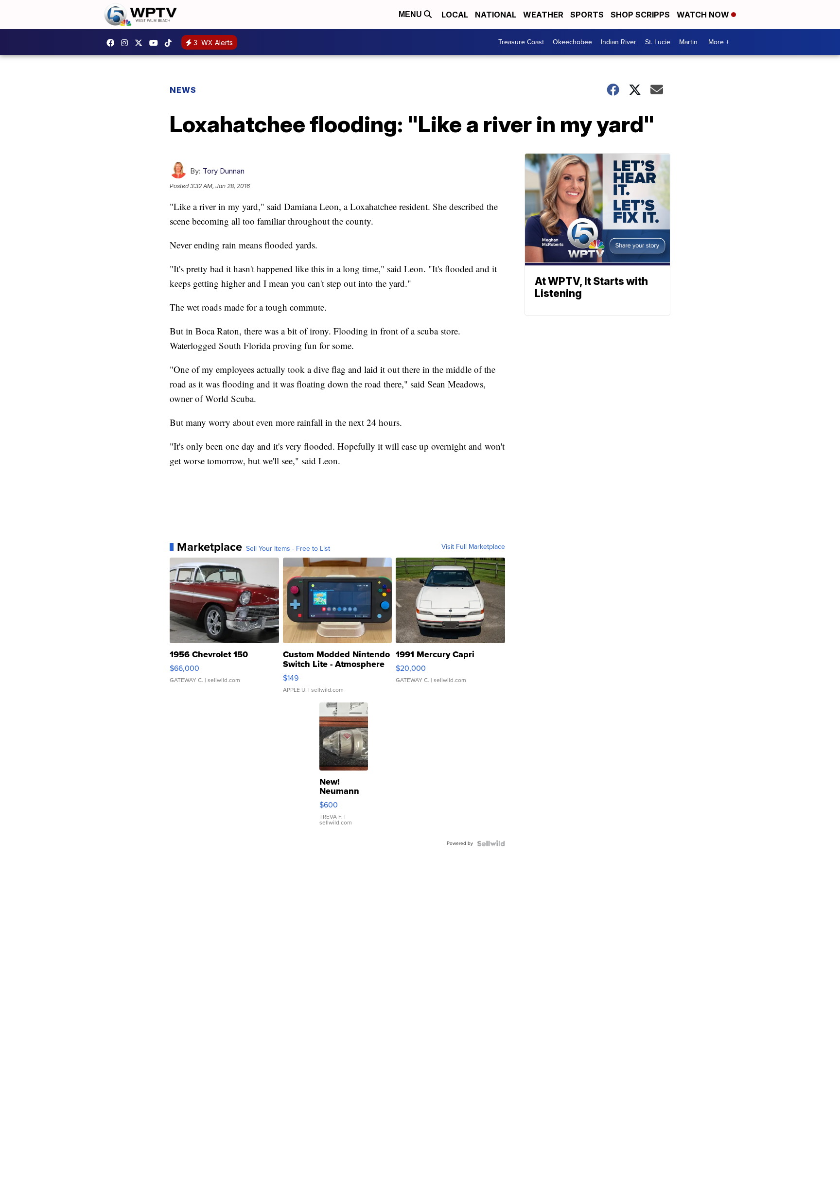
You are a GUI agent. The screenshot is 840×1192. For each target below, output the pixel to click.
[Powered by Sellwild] (491, 843)
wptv (127, 43)
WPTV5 (112, 43)
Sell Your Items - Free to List (288, 548)
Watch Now (704, 14)
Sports (587, 14)
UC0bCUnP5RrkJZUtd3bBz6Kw (156, 43)
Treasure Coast (521, 42)
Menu (411, 14)
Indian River (618, 42)
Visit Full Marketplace (473, 546)
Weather (543, 14)
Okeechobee (572, 42)
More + (718, 42)
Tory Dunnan (224, 170)
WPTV (141, 43)
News (183, 90)
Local (454, 14)
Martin (688, 42)
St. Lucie (657, 42)
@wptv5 (170, 43)
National (495, 14)
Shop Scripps (640, 14)
